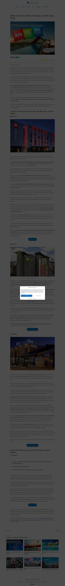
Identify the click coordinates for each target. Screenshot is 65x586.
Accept (27, 295)
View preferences (38, 295)
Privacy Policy (34, 298)
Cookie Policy (30, 298)
